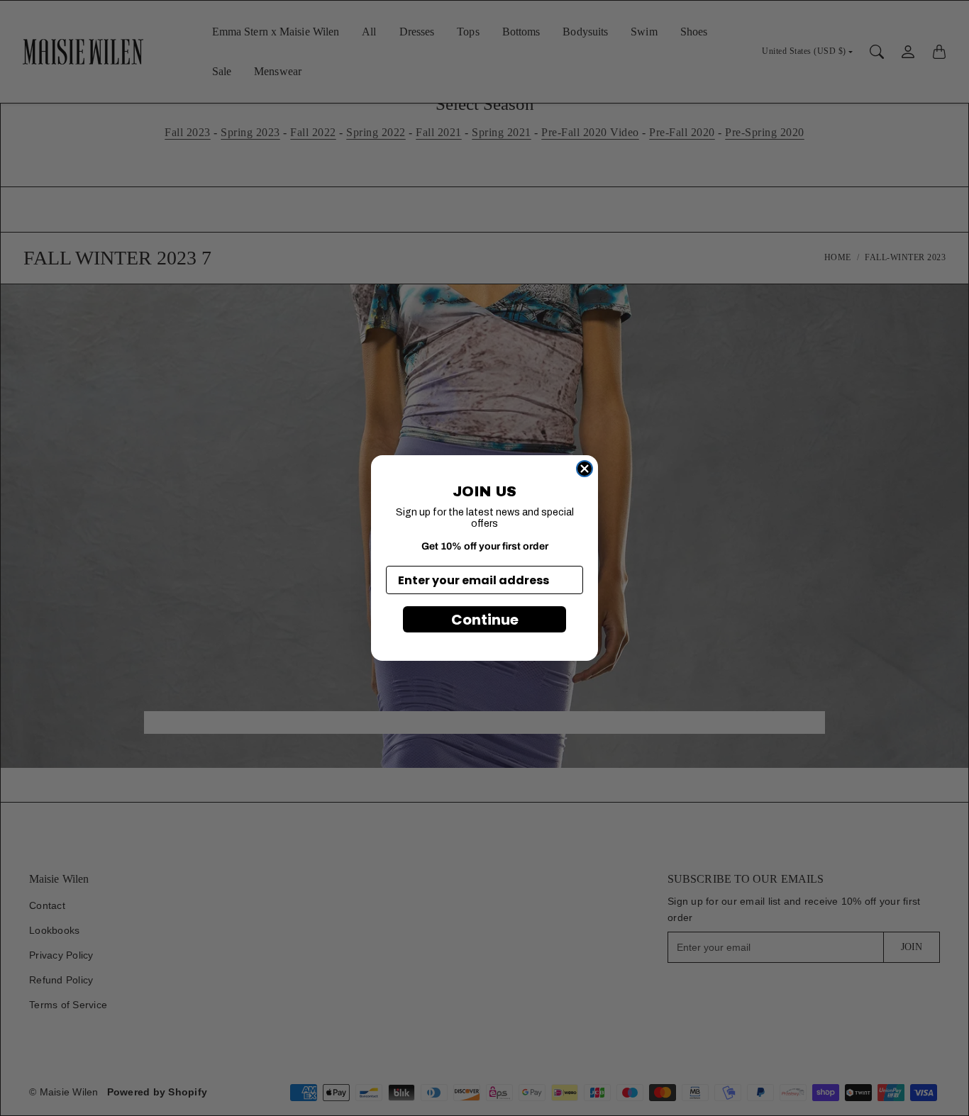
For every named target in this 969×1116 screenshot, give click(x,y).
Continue (485, 620)
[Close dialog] (584, 468)
